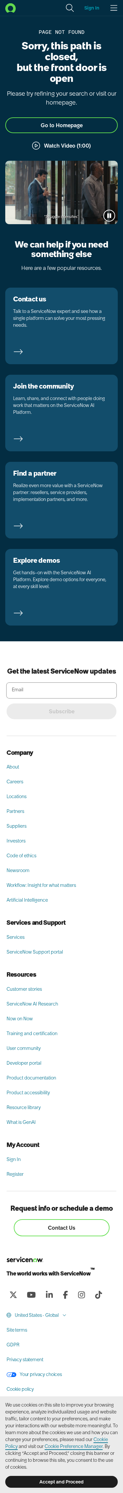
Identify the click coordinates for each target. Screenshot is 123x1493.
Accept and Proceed (61, 1482)
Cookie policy (20, 1389)
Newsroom (18, 870)
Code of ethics (21, 856)
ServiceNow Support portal (35, 952)
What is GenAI (21, 1122)
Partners (15, 811)
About (13, 767)
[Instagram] (81, 1294)
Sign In (14, 1159)
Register (15, 1174)
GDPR (13, 1345)
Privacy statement (25, 1360)
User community (24, 1048)
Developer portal (24, 1063)
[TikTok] (98, 1294)
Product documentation (31, 1078)
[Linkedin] (49, 1294)
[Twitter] (13, 1294)
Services (16, 937)
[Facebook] (65, 1294)
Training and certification (32, 1033)
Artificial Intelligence (27, 900)
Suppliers (17, 826)
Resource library (24, 1107)
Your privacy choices (40, 1374)
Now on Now (20, 1019)
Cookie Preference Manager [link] (74, 1446)
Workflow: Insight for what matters (41, 885)
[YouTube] (31, 1294)
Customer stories (24, 989)
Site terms (17, 1330)
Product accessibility (28, 1093)
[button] (69, 7)
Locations (17, 796)
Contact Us (61, 1227)
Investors (16, 841)
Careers (15, 782)
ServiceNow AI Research (32, 1004)
